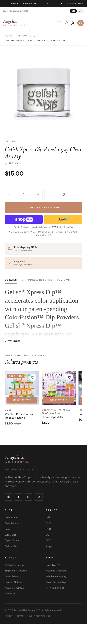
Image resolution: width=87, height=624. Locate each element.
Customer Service (15, 565)
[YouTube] (28, 497)
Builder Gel (11, 546)
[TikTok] (38, 497)
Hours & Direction (56, 570)
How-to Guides (13, 582)
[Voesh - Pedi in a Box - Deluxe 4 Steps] (22, 388)
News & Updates (14, 588)
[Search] (66, 23)
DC (47, 534)
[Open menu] (59, 23)
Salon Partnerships (56, 582)
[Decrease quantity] (9, 194)
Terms (20, 615)
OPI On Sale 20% (59, 3)
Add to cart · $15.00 (43, 207)
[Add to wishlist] (63, 194)
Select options (22, 400)
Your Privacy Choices (38, 615)
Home (8, 35)
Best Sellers (11, 523)
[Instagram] (8, 497)
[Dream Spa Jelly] (59, 388)
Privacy (9, 615)
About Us (10, 593)
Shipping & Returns (37, 279)
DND (48, 529)
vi (80, 11)
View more (13, 341)
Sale (7, 529)
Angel (49, 546)
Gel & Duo (10, 534)
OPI (48, 517)
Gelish (10, 141)
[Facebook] (18, 497)
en (73, 11)
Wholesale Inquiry (56, 576)
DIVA (48, 540)
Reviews (63, 279)
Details (11, 279)
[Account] (73, 23)
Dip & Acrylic (12, 540)
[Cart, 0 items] (80, 23)
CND (48, 523)
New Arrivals (12, 517)
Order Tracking (13, 576)
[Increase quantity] (38, 194)
